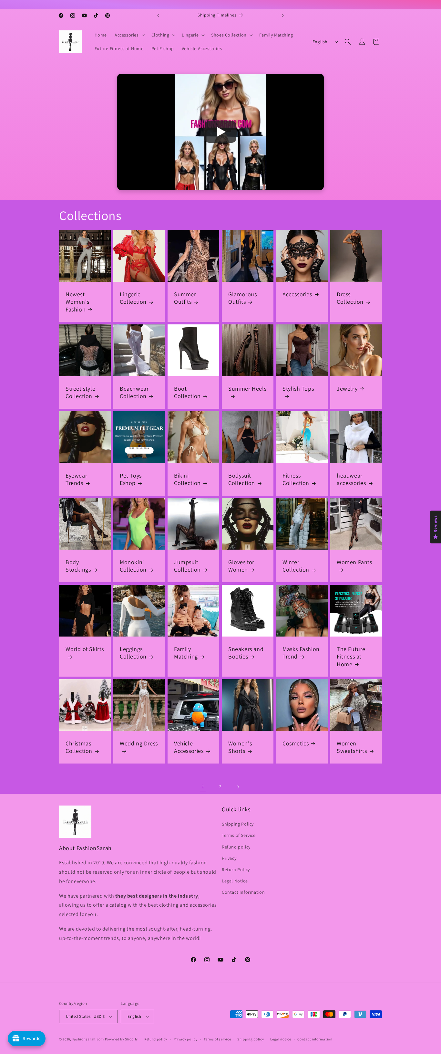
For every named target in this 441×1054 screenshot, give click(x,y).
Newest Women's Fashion (77, 301)
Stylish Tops (298, 388)
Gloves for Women (241, 565)
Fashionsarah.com (88, 1039)
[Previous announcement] (158, 15)
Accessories (297, 294)
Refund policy (236, 847)
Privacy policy (186, 1039)
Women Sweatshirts (352, 747)
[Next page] (238, 787)
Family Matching (186, 652)
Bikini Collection (187, 479)
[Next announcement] (283, 15)
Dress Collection (350, 297)
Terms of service (217, 1039)
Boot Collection (187, 392)
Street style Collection (80, 392)
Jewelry (347, 388)
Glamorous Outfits (242, 297)
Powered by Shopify (121, 1039)
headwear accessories (351, 479)
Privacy (229, 858)
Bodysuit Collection (241, 479)
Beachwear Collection (134, 392)
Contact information (314, 1039)
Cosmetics (295, 743)
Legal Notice (235, 881)
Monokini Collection (133, 565)
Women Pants (354, 562)
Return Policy (236, 869)
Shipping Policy (238, 824)
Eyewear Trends (76, 479)
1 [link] (203, 786)
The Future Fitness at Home (351, 656)
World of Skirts (85, 649)
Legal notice (280, 1039)
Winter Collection (295, 565)
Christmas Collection (79, 747)
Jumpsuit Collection (187, 565)
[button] (129, 35)
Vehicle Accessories (189, 747)
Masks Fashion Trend (301, 652)
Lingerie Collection (133, 297)
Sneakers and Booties (245, 652)
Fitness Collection (295, 479)
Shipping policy (250, 1039)
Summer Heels (247, 388)
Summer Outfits (185, 297)
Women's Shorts (240, 747)
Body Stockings (78, 565)
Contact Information (243, 892)
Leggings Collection (133, 652)
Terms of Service (239, 835)
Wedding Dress (139, 743)
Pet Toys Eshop (131, 479)
